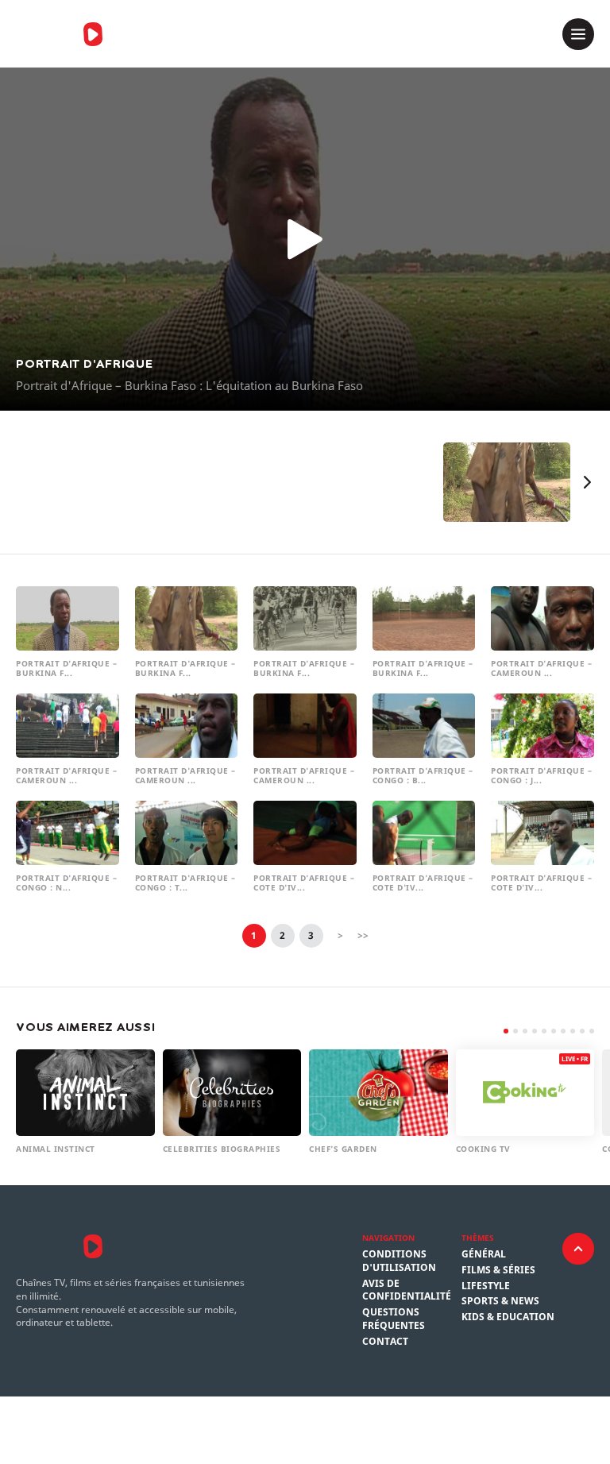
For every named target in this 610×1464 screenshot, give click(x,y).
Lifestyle (485, 1286)
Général (483, 1254)
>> (363, 935)
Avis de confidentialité (406, 1290)
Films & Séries (498, 1270)
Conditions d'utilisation (399, 1261)
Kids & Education (507, 1317)
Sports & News (500, 1301)
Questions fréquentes (393, 1319)
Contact (385, 1341)
